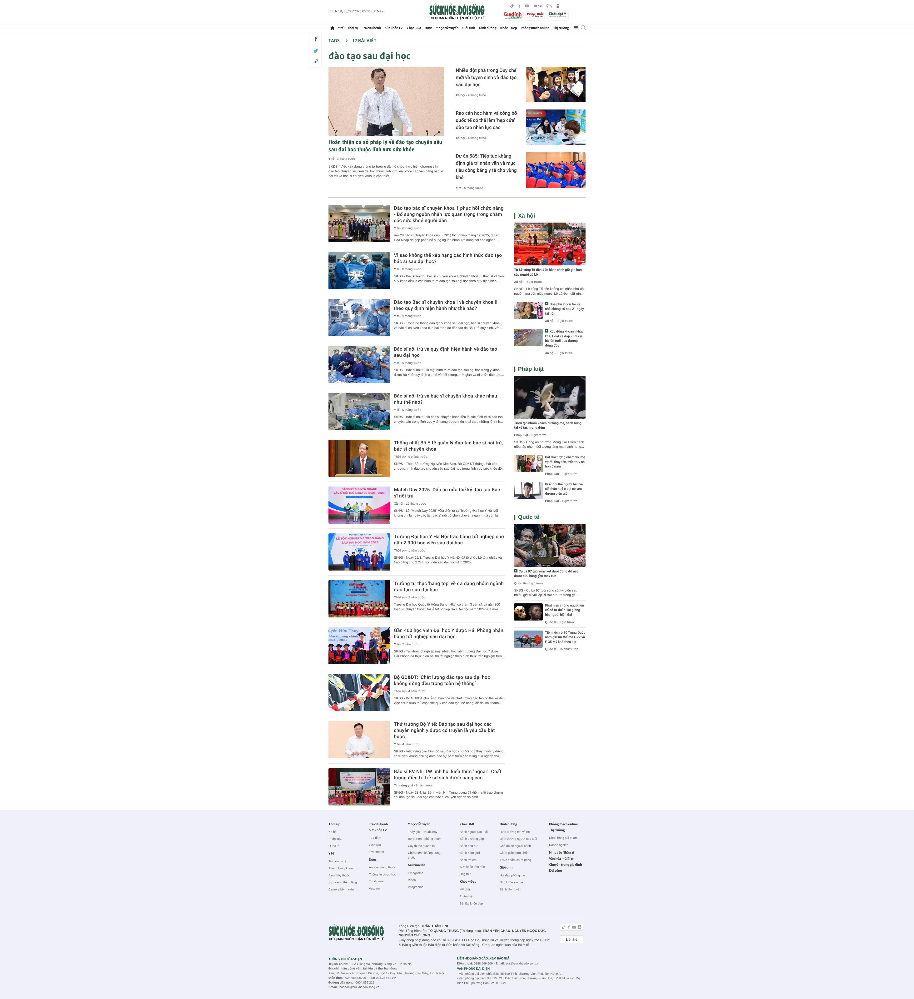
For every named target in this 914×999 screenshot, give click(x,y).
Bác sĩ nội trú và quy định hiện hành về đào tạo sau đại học (445, 352)
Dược (428, 28)
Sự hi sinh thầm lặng (342, 882)
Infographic (415, 887)
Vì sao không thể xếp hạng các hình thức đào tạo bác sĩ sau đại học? (448, 258)
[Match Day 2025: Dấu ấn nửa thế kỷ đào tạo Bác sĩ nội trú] (359, 505)
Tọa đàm (375, 838)
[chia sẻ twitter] (315, 50)
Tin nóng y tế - (405, 785)
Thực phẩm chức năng (515, 860)
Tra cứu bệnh (371, 28)
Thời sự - (401, 456)
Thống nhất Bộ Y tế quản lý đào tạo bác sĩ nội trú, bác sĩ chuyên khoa (448, 446)
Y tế (340, 28)
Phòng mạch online (535, 28)
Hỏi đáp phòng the (512, 875)
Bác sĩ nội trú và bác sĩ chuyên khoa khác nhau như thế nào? (445, 399)
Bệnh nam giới (470, 853)
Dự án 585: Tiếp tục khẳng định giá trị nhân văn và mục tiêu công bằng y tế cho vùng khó (486, 166)
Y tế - (332, 158)
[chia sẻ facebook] (315, 39)
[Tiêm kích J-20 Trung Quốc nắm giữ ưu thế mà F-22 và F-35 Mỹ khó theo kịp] (528, 639)
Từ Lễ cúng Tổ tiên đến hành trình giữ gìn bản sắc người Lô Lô (548, 272)
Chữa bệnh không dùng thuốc (424, 855)
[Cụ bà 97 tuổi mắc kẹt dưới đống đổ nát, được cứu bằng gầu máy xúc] (550, 545)
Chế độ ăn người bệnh (515, 846)
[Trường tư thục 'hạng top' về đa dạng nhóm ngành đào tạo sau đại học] (359, 598)
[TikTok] (512, 6)
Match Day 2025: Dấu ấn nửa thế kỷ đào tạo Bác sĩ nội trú (447, 493)
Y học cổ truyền (447, 28)
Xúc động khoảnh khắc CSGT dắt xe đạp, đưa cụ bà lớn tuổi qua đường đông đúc (564, 339)
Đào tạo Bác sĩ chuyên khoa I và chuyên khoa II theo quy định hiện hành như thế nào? (445, 305)
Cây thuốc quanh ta (421, 846)
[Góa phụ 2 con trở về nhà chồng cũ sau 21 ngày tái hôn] (528, 310)
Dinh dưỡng (487, 28)
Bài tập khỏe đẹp (471, 903)
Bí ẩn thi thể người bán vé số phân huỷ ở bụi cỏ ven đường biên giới (564, 489)
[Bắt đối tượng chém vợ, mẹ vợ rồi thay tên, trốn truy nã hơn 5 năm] (528, 463)
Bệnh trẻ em (468, 860)
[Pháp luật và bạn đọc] (535, 15)
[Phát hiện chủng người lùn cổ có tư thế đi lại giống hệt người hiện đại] (528, 612)
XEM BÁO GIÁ (499, 958)
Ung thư (465, 874)
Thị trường (561, 28)
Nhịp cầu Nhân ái (561, 852)
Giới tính (468, 28)
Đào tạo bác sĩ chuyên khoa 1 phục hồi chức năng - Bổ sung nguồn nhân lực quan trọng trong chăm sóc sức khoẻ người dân (449, 214)
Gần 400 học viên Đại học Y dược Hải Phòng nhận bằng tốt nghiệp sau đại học (448, 633)
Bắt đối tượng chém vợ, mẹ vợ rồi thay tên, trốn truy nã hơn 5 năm (565, 461)
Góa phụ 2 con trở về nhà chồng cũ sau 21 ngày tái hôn (564, 309)
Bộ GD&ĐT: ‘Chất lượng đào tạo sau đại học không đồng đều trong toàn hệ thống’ (442, 680)
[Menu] (576, 28)
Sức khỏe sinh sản (512, 882)
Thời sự (352, 28)
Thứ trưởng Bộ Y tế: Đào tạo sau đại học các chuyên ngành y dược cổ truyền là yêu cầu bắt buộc (444, 730)
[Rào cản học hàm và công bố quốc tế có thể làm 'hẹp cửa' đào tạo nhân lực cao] (556, 127)
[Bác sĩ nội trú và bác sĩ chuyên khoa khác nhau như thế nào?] (359, 411)
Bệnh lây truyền (510, 889)
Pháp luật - (522, 435)
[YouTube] (527, 6)
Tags (334, 40)
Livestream (376, 852)
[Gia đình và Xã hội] (512, 15)
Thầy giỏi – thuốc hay (422, 832)
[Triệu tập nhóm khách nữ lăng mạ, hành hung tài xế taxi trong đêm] (550, 397)
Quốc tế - (520, 583)
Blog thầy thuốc (339, 875)
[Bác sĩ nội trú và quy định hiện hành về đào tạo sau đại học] (359, 364)
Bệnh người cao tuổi (474, 832)
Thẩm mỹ (466, 896)
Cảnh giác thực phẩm (514, 853)
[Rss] (579, 927)
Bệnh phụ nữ (468, 846)
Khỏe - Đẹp (508, 28)
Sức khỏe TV (393, 28)
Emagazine (415, 873)
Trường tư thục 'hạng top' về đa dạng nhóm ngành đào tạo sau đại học (449, 586)
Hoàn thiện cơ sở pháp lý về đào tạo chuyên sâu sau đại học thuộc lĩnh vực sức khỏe (385, 146)
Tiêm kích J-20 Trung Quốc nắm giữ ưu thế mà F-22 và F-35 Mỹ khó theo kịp (565, 637)
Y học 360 (414, 28)
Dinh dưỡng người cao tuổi (518, 838)
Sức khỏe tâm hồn (472, 867)
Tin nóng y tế (337, 861)
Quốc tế (528, 517)
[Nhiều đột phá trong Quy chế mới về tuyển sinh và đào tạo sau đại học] (556, 84)
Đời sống (555, 870)
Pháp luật (531, 369)
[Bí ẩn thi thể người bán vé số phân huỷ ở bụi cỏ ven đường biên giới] (528, 490)
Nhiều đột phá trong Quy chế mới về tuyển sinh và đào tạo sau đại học (486, 77)
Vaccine (374, 888)
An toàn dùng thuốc (382, 867)
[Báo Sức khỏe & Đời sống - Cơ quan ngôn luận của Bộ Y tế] (457, 11)
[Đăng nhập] (558, 6)
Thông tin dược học (382, 874)
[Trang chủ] (332, 28)
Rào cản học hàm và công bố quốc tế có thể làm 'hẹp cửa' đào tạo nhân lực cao (486, 120)
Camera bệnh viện (341, 889)
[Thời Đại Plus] (558, 15)
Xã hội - (462, 95)
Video (412, 880)
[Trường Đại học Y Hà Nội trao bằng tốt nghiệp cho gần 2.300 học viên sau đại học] (359, 552)
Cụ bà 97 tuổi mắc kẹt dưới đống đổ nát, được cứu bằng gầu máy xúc (546, 574)
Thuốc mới (376, 881)
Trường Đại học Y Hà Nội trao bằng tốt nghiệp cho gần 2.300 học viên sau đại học (449, 540)
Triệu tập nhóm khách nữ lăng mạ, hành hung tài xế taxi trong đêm (547, 425)
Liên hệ (571, 939)
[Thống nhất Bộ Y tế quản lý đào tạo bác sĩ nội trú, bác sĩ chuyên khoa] (359, 458)
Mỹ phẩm (466, 889)
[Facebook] (519, 6)
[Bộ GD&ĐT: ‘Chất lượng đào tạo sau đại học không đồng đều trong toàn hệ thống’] (359, 692)
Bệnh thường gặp (472, 838)
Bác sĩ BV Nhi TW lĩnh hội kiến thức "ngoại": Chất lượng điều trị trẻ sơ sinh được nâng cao (448, 774)
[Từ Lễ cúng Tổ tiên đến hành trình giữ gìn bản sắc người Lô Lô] (550, 244)
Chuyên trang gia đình (565, 864)
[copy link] (315, 61)
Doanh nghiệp (558, 845)
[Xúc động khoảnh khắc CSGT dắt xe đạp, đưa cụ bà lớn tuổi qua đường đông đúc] (528, 337)
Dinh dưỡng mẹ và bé (515, 832)
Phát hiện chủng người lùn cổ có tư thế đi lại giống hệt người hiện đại (564, 610)
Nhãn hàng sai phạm (563, 838)
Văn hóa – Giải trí (562, 858)
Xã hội (526, 216)
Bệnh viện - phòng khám (425, 838)
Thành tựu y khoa (340, 868)
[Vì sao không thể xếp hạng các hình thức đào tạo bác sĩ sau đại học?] (359, 270)
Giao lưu (375, 845)
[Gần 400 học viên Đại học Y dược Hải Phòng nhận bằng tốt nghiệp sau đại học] (359, 645)
